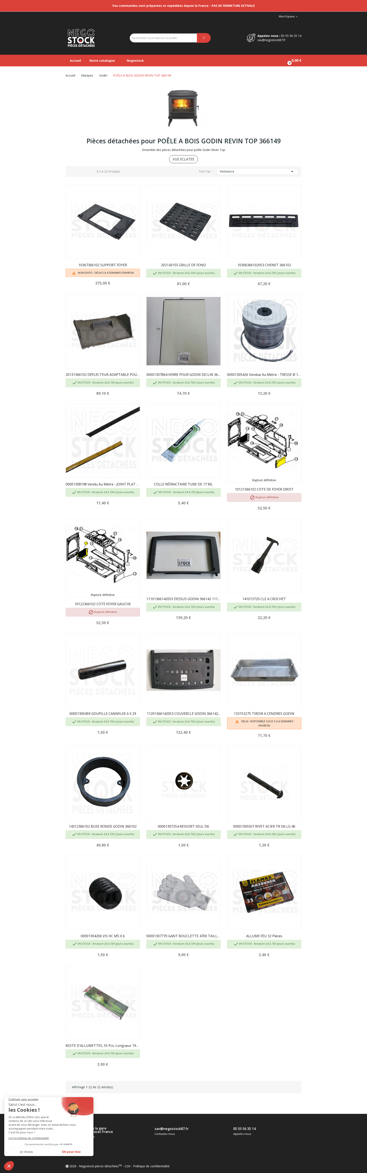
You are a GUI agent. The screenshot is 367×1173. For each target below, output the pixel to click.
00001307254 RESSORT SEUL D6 (183, 826)
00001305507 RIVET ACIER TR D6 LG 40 (264, 826)
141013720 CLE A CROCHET (264, 599)
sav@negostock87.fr (271, 40)
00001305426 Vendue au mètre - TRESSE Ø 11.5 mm (264, 374)
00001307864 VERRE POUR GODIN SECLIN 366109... (183, 374)
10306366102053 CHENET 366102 (264, 265)
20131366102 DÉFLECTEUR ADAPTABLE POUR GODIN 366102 (103, 374)
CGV (127, 1166)
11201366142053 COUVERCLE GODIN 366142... (183, 713)
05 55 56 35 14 (291, 36)
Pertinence (257, 171)
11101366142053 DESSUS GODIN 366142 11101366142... (183, 599)
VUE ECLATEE (183, 159)
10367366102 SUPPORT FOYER (102, 265)
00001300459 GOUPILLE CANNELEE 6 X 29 (102, 713)
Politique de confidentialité (151, 1166)
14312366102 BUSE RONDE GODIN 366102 (103, 826)
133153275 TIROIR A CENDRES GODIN (264, 713)
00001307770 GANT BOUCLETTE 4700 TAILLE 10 (183, 936)
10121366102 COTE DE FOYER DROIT (264, 489)
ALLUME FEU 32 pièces (264, 936)
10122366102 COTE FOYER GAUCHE (103, 604)
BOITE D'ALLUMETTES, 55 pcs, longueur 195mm (103, 1045)
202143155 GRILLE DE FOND (183, 265)
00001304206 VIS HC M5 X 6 (103, 936)
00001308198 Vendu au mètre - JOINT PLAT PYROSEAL (103, 484)
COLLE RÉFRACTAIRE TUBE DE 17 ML (183, 484)
